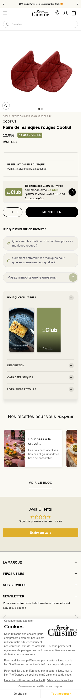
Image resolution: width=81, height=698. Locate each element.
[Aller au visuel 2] (42, 109)
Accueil (7, 116)
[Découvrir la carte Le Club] (13, 192)
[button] (74, 13)
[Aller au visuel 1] (39, 109)
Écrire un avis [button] (40, 532)
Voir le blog (40, 482)
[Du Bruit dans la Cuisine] (40, 13)
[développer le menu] (5, 13)
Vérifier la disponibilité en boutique (27, 168)
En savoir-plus (34, 198)
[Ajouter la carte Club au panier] (72, 192)
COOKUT (10, 121)
